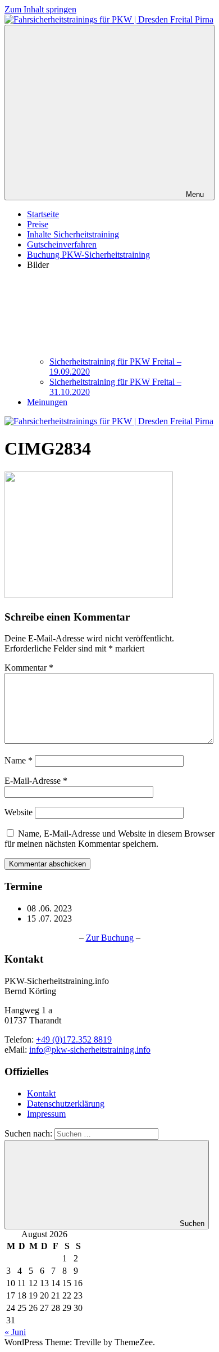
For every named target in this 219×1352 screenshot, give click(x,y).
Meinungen (47, 402)
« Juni (15, 1332)
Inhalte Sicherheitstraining (73, 234)
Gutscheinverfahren (62, 244)
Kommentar (28, 667)
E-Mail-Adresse (35, 780)
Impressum (46, 1114)
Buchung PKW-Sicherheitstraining (88, 254)
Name (18, 760)
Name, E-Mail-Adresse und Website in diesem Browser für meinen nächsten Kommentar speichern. (109, 838)
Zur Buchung (110, 937)
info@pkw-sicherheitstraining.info (89, 1049)
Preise (37, 224)
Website (18, 812)
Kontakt (41, 1093)
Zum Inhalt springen (40, 9)
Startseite (43, 214)
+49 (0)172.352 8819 (74, 1039)
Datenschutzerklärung (65, 1103)
